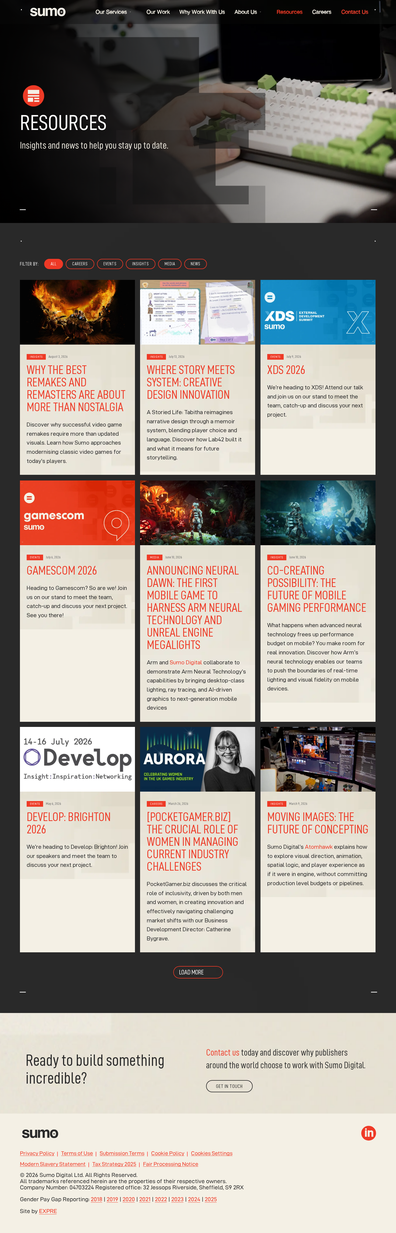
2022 (161, 1199)
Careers (321, 12)
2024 (194, 1199)
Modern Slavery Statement (53, 1164)
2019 (112, 1199)
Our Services (111, 12)
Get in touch (229, 1086)
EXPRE (48, 1211)
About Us (246, 12)
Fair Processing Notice (170, 1164)
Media (170, 264)
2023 (177, 1199)
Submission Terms (122, 1153)
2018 (96, 1199)
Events (110, 264)
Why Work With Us (202, 12)
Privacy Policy (37, 1153)
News (195, 264)
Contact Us (354, 12)
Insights (140, 264)
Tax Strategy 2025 (114, 1164)
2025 (211, 1199)
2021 (145, 1199)
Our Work (158, 12)
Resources (290, 12)
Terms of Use (77, 1153)
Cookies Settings (211, 1153)
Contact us (222, 1052)
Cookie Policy (167, 1153)
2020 (129, 1199)
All (54, 264)
